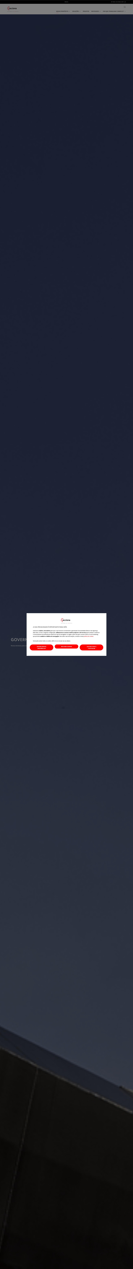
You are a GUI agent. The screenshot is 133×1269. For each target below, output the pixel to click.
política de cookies (88, 636)
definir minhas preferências (41, 647)
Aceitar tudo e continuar (91, 647)
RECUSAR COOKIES (66, 646)
